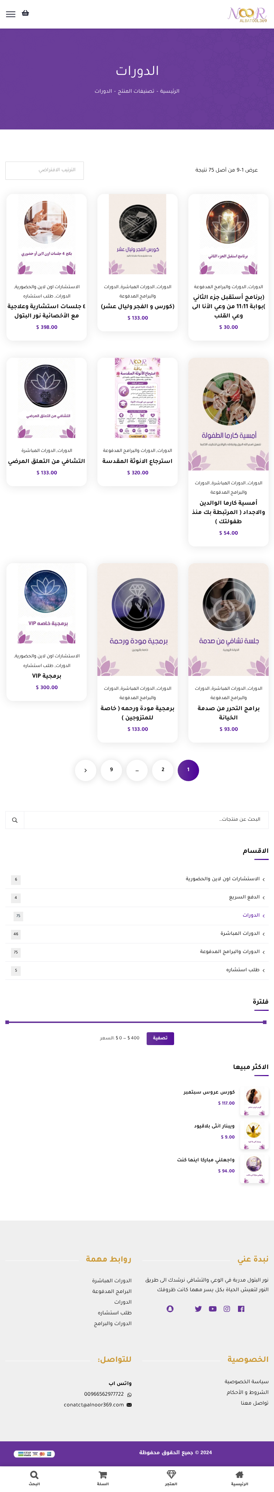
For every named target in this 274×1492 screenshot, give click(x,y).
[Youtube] (213, 1309)
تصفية (160, 1038)
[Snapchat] (170, 1309)
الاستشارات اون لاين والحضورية (47, 287)
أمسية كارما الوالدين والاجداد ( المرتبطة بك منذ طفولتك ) (228, 512)
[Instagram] (227, 1309)
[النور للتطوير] (248, 15)
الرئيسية (169, 92)
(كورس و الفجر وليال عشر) (137, 307)
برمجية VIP (46, 676)
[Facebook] (241, 1309)
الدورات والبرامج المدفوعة (220, 287)
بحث (14, 820)
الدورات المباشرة (137, 287)
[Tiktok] (184, 1309)
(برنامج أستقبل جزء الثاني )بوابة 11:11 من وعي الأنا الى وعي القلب (228, 307)
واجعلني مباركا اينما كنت (206, 1160)
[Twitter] (198, 1309)
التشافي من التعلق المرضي (46, 462)
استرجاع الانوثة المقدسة (137, 462)
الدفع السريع (137, 897)
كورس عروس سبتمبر (209, 1092)
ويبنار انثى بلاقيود (214, 1126)
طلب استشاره (38, 296)
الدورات (255, 287)
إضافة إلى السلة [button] (254, 194)
